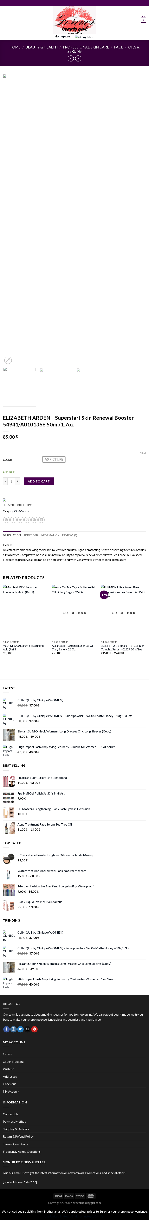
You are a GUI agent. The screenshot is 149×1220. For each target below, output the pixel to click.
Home (15, 47)
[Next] (138, 219)
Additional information (41, 535)
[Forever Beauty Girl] (74, 20)
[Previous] (10, 219)
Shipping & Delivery (16, 1129)
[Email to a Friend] (27, 520)
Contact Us (10, 1114)
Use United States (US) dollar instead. (69, 1216)
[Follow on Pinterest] (34, 1029)
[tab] (12, 535)
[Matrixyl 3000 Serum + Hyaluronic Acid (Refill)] (25, 612)
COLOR (7, 459)
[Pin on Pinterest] (34, 520)
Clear (142, 453)
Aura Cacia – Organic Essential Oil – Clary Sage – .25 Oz (73, 647)
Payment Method (14, 1121)
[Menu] (5, 20)
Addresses (10, 1076)
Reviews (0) (69, 535)
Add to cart (39, 481)
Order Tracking (13, 1061)
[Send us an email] (27, 1029)
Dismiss (99, 1216)
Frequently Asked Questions (22, 1151)
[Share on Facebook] (13, 520)
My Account (11, 1091)
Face (118, 47)
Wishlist (8, 1069)
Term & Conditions (15, 1144)
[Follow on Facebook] (6, 1029)
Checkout (9, 1084)
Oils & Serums (21, 511)
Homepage (62, 36)
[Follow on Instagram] (13, 1029)
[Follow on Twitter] (20, 1029)
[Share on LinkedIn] (41, 520)
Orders (7, 1054)
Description (12, 535)
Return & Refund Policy (18, 1136)
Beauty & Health (42, 47)
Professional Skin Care (86, 47)
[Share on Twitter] (20, 520)
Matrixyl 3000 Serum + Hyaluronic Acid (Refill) (23, 647)
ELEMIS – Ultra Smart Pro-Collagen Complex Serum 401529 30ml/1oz (123, 647)
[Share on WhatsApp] (6, 520)
